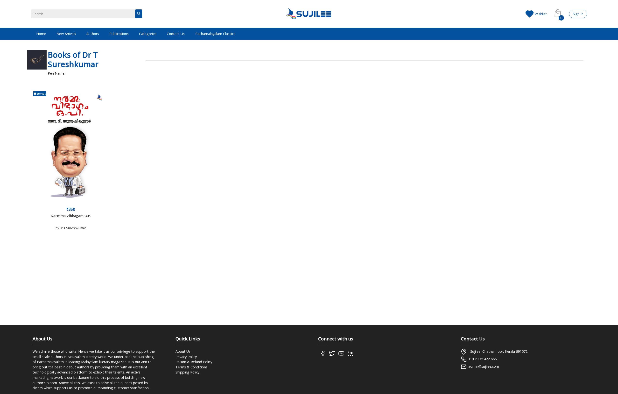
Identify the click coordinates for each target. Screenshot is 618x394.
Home (41, 33)
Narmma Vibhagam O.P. (71, 215)
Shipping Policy (187, 372)
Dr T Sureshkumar (73, 228)
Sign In (578, 14)
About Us (183, 351)
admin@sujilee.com (483, 366)
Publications (119, 33)
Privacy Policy (186, 356)
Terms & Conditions (192, 367)
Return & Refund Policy (194, 361)
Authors (92, 33)
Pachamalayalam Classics (215, 33)
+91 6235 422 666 (482, 359)
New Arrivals (66, 33)
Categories (147, 33)
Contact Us (176, 33)
